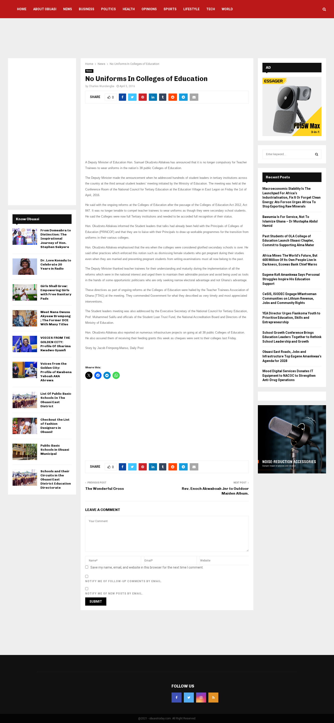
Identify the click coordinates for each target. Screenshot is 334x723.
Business (86, 9)
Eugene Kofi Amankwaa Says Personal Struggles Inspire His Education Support (291, 279)
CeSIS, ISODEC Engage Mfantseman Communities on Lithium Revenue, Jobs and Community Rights (289, 298)
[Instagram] (201, 698)
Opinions (149, 9)
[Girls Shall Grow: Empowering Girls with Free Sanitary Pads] (24, 292)
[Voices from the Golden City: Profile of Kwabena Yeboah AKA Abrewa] (24, 370)
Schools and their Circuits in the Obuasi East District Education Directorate (55, 479)
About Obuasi (44, 9)
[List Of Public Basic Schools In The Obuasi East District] (24, 400)
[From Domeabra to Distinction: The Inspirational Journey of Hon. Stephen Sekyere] (24, 236)
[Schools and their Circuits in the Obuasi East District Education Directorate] (24, 477)
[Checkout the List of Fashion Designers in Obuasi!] (24, 426)
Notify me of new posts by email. (114, 593)
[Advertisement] (167, 37)
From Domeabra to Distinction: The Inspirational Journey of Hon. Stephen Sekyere (55, 238)
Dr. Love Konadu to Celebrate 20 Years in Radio (55, 264)
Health (129, 9)
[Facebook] (177, 698)
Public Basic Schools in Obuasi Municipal (54, 450)
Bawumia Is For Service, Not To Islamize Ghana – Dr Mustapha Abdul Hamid (290, 221)
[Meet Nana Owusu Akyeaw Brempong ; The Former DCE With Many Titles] (24, 318)
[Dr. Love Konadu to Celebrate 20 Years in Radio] (24, 266)
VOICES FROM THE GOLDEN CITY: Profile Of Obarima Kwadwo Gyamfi (55, 344)
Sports (170, 9)
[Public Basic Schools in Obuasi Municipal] (24, 452)
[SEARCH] (317, 154)
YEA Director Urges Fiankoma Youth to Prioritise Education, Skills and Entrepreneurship (291, 317)
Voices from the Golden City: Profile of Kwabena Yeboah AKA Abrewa (56, 372)
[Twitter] (189, 698)
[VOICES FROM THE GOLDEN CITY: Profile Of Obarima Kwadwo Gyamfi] (24, 344)
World (227, 9)
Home (21, 9)
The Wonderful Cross (104, 488)
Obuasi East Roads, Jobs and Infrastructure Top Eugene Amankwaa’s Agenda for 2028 (292, 356)
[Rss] (213, 698)
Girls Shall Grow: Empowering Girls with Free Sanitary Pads (55, 292)
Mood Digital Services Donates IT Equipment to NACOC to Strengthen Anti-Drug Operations (289, 375)
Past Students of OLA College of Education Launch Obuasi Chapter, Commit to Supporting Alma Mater (288, 240)
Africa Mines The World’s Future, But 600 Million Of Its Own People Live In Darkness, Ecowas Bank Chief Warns (289, 260)
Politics (108, 9)
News (67, 9)
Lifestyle (191, 9)
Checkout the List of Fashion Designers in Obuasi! (55, 426)
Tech (210, 9)
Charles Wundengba (101, 86)
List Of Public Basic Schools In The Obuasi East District (55, 400)
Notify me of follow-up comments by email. (123, 581)
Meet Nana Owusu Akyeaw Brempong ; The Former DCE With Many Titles (55, 318)
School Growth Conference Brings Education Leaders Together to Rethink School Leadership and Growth (292, 337)
